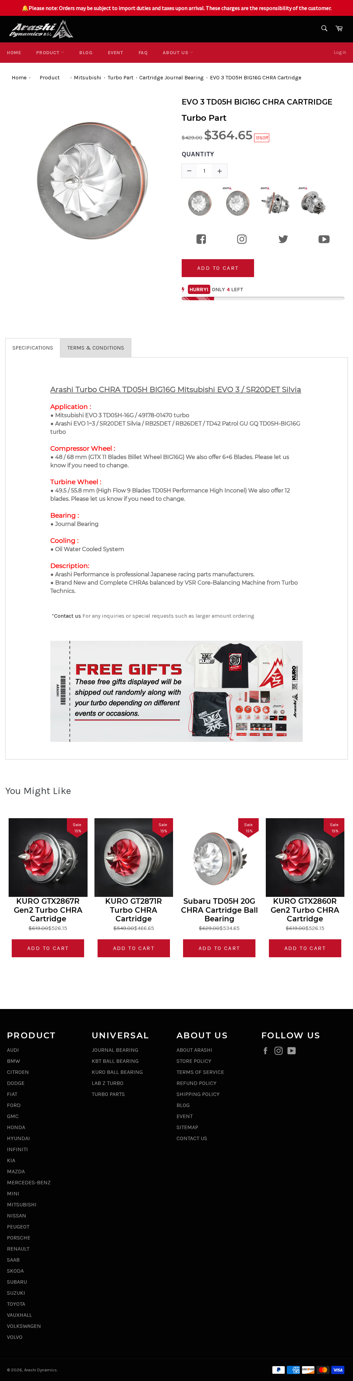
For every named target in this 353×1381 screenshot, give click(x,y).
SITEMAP (187, 1127)
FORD (14, 1105)
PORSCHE (18, 1237)
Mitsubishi (87, 77)
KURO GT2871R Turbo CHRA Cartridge (133, 910)
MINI (13, 1193)
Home (14, 53)
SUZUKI (16, 1293)
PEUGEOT (18, 1226)
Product (48, 53)
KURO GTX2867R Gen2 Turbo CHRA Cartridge (48, 910)
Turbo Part (120, 77)
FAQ (143, 53)
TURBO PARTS (108, 1094)
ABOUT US (176, 53)
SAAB (13, 1259)
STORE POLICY (193, 1061)
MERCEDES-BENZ (29, 1182)
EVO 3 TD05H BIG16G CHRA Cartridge (255, 77)
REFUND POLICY (196, 1083)
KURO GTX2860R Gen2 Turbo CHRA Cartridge (305, 910)
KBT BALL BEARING (115, 1061)
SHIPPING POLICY (198, 1094)
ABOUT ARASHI (194, 1050)
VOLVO (14, 1337)
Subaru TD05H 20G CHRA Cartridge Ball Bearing (219, 910)
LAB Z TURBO (107, 1083)
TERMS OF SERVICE (200, 1072)
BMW (13, 1061)
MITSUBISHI (22, 1204)
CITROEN (18, 1072)
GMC (13, 1116)
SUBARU (17, 1282)
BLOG (85, 53)
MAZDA (16, 1171)
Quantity (198, 154)
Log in (340, 52)
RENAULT (18, 1248)
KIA (11, 1160)
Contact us (67, 616)
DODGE (15, 1083)
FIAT (12, 1094)
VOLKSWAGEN (24, 1326)
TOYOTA (16, 1304)
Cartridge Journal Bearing (171, 77)
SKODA (15, 1270)
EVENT (115, 53)
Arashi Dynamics (40, 1369)
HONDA (16, 1127)
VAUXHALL (19, 1315)
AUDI (13, 1050)
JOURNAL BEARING (115, 1050)
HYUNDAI (18, 1138)
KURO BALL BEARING (117, 1072)
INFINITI (17, 1149)
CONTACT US (191, 1138)
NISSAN (16, 1215)
